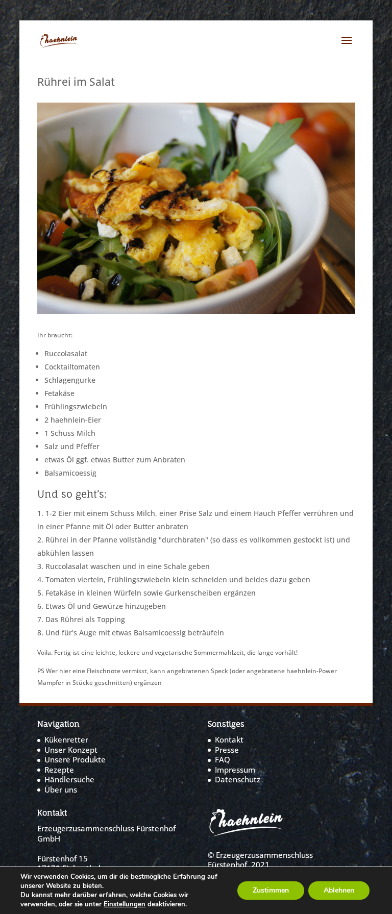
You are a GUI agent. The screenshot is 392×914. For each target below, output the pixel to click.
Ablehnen (339, 890)
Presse (227, 750)
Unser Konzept (70, 750)
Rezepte (59, 769)
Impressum (235, 769)
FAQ (222, 759)
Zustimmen (271, 890)
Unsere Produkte (75, 759)
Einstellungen (124, 904)
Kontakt (229, 739)
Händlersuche (69, 779)
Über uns (60, 789)
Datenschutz (237, 779)
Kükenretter (66, 739)
